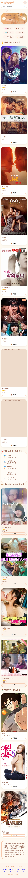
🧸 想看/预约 (14, 92)
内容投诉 (23, 870)
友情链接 (17, 870)
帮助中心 (11, 870)
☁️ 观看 (9, 19)
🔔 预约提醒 (14, 738)
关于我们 (5, 870)
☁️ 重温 (14, 533)
